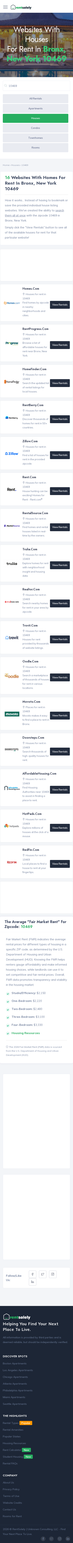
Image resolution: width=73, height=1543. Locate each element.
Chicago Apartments (15, 1377)
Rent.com (29, 477)
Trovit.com (30, 625)
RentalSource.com (35, 513)
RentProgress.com (35, 329)
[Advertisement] (37, 265)
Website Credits (12, 1502)
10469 (25, 165)
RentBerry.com (32, 405)
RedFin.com (30, 850)
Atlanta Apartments (15, 1383)
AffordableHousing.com (39, 773)
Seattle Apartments (15, 1404)
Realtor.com (31, 589)
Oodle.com (30, 661)
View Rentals (60, 304)
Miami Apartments (14, 1397)
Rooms (36, 147)
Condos (35, 127)
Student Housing (17, 1456)
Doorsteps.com (33, 737)
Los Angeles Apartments (18, 1370)
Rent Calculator (16, 1450)
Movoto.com (31, 702)
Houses (35, 118)
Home (6, 165)
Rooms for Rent (12, 1516)
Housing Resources (14, 1443)
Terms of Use (11, 1496)
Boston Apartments (15, 1363)
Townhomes (35, 137)
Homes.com (30, 288)
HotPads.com (32, 814)
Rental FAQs (10, 1463)
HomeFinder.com (34, 369)
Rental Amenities (13, 1429)
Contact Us (9, 1509)
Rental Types (16, 1423)
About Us (8, 1482)
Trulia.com (29, 549)
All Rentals (35, 98)
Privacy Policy (11, 1489)
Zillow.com (30, 441)
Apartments (35, 108)
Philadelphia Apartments (18, 1390)
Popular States (12, 1436)
